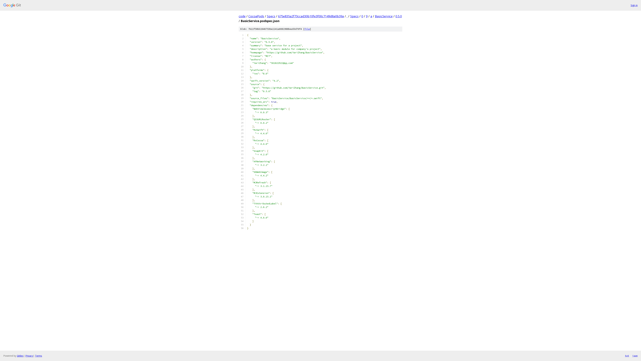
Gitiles (20, 355)
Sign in (634, 5)
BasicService (384, 16)
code (242, 16)
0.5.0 (398, 16)
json (635, 355)
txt (627, 355)
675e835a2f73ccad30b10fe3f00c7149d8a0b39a (311, 16)
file (307, 29)
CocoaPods (256, 16)
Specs (271, 16)
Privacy (29, 355)
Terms (38, 355)
